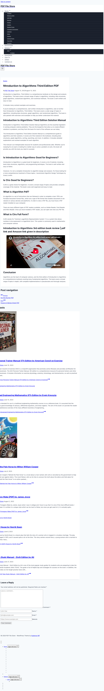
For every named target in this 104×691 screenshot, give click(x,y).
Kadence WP (35, 635)
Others (7, 59)
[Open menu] (2, 68)
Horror (8, 34)
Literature (9, 31)
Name (34, 611)
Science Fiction (10, 38)
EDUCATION (9, 45)
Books (5, 81)
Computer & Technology (12, 29)
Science (9, 36)
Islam (8, 679)
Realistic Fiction (10, 27)
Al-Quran (12, 53)
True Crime (9, 41)
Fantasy (9, 22)
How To (7, 57)
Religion (6, 676)
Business (9, 20)
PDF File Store (9, 90)
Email (34, 615)
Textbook (9, 13)
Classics (9, 25)
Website (34, 619)
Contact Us (8, 62)
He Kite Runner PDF (7, 297)
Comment (46, 607)
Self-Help (9, 18)
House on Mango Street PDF (10, 302)
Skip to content (5, 2)
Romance (9, 43)
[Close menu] (1, 642)
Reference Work (10, 15)
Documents (8, 55)
